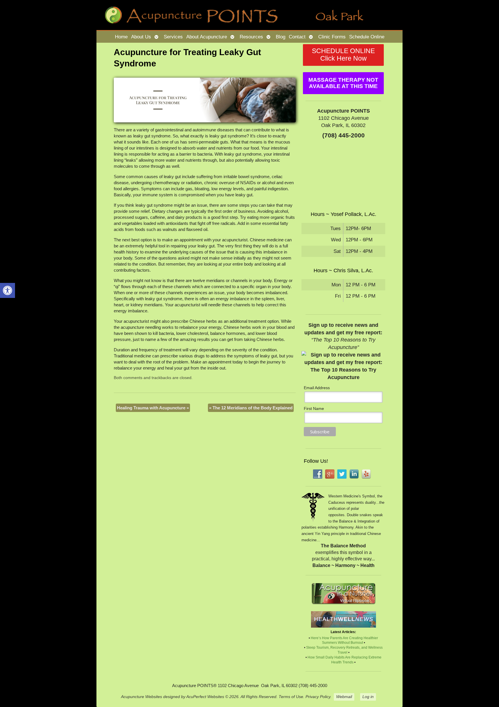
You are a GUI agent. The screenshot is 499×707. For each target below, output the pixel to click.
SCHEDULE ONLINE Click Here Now (343, 54)
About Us (141, 36)
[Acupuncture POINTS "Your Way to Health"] (249, 15)
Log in (368, 697)
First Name (314, 408)
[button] (7, 290)
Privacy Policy (318, 697)
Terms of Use (291, 697)
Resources (251, 36)
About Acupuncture (206, 36)
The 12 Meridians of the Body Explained (251, 407)
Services (173, 36)
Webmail (344, 697)
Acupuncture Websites (141, 697)
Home (121, 36)
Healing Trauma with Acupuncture (153, 407)
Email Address (317, 387)
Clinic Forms (332, 36)
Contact (297, 36)
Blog (280, 36)
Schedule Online (366, 36)
